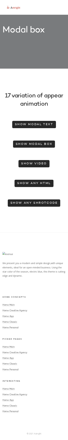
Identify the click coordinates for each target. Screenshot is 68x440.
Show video (34, 163)
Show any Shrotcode (34, 202)
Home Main (8, 305)
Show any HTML (34, 183)
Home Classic (9, 322)
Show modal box (34, 144)
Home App (8, 316)
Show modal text (34, 124)
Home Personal (10, 327)
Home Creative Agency (14, 310)
